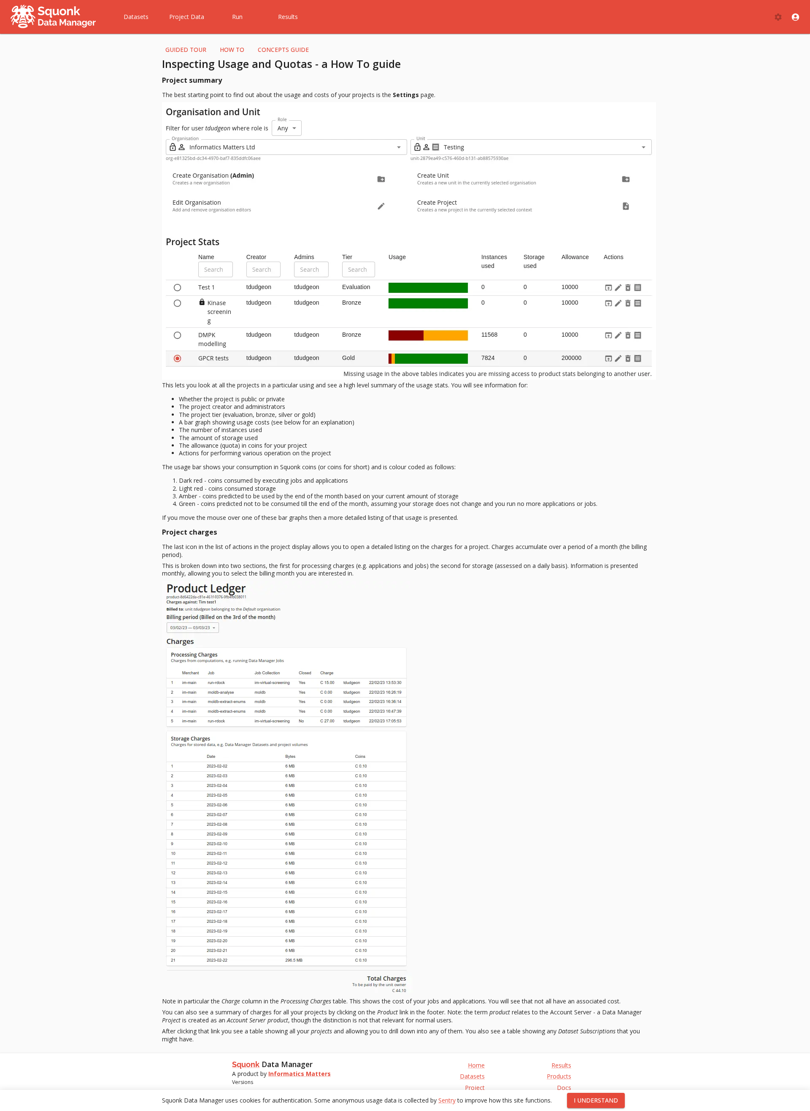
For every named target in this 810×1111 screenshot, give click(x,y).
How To (232, 50)
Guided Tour (185, 50)
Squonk (245, 1064)
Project (475, 1088)
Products (559, 1076)
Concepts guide (283, 50)
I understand (596, 1100)
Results (288, 17)
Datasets (136, 17)
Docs (564, 1088)
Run (237, 17)
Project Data (186, 17)
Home (476, 1065)
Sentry (447, 1100)
